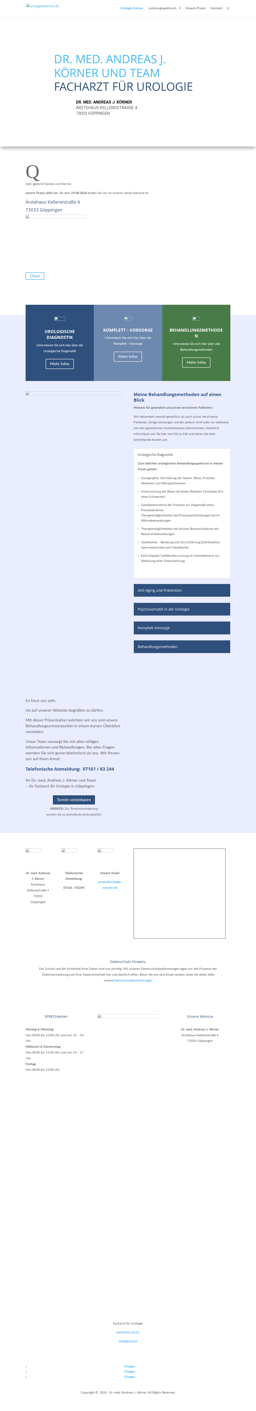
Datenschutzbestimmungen (133, 980)
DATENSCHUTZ (127, 1332)
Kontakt (216, 8)
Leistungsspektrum (162, 8)
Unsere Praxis (195, 8)
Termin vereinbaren (74, 800)
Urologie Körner (132, 8)
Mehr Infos (59, 364)
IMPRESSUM (128, 1341)
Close (35, 276)
